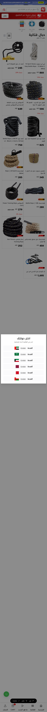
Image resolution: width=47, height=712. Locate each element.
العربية (30, 348)
